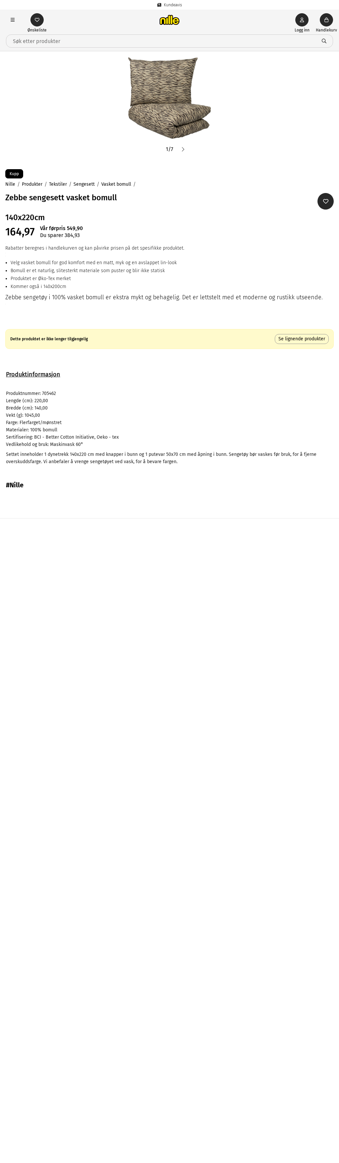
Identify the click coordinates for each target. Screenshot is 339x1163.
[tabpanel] (169, 427)
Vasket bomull (116, 184)
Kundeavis (173, 5)
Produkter (32, 184)
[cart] (326, 19)
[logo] (169, 20)
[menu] (12, 19)
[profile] (302, 19)
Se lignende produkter (301, 339)
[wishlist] (37, 19)
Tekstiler (58, 184)
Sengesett (84, 184)
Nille (10, 184)
